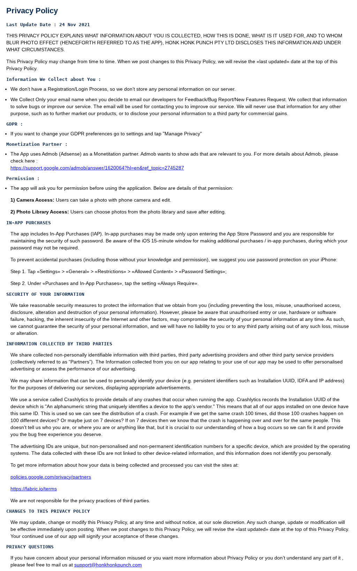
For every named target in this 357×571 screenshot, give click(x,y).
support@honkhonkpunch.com (108, 565)
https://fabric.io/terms (33, 488)
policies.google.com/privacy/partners (50, 477)
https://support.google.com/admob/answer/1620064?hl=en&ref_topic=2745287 (97, 168)
